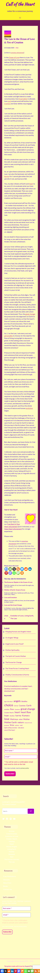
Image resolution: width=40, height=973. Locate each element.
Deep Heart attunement (13, 529)
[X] (14, 569)
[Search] (31, 811)
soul (21, 725)
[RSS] (18, 569)
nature (21, 722)
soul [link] (9, 101)
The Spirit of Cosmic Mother (15, 656)
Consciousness (11, 834)
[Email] (10, 569)
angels (17, 701)
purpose (6, 725)
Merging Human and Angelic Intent (18, 632)
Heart (12, 844)
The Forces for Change (13, 662)
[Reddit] (26, 569)
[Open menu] (20, 17)
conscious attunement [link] (17, 53)
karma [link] (6, 176)
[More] (22, 573)
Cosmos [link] (7, 104)
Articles (12, 831)
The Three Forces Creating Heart (17, 668)
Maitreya (14, 719)
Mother (26, 719)
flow (12, 709)
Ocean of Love (28, 722)
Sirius (12, 725)
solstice (17, 725)
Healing (12, 841)
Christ (16, 706)
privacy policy (25, 768)
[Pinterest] (6, 573)
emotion (6, 709)
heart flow (26, 712)
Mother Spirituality (12, 650)
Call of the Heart (20, 4)
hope (6, 715)
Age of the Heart (8, 701)
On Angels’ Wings (11, 638)
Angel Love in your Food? (14, 644)
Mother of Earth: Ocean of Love (14, 590)
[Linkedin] (30, 569)
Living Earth (29, 616)
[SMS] (18, 573)
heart (17, 712)
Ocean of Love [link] (14, 57)
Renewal (12, 854)
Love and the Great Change (13, 605)
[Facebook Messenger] (22, 569)
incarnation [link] (23, 99)
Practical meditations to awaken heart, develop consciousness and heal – (18, 688)
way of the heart (9, 730)
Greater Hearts (9, 712)
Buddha (24, 701)
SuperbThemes (30, 966)
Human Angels (11, 846)
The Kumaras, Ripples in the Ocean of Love (18, 582)
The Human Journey (11, 859)
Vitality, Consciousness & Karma (17, 675)
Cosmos (22, 705)
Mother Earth (10, 722)
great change (28, 708)
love (6, 718)
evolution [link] (29, 408)
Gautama (17, 709)
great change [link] (30, 314)
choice (8, 705)
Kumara (25, 715)
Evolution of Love (17, 616)
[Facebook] (6, 569)
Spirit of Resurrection (10, 728)
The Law (13, 618)
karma (18, 715)
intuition (12, 716)
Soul (11, 857)
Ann (17, 48)
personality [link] (8, 336)
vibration (21, 728)
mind (21, 719)
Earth (28, 705)
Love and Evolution (10, 597)
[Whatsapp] (14, 573)
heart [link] (31, 184)
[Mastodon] (10, 573)
